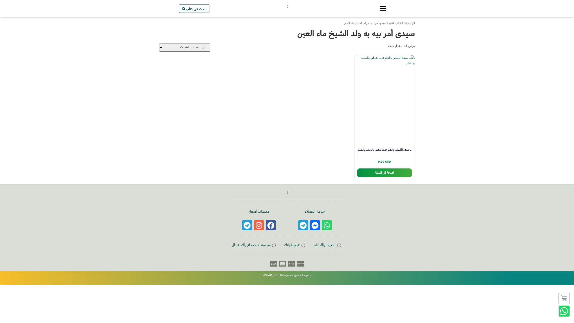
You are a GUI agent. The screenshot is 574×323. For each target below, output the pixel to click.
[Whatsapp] (327, 225)
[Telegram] (303, 225)
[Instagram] (259, 225)
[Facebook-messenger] (315, 225)
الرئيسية (410, 23)
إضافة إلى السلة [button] (384, 173)
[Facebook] (271, 225)
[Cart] (564, 298)
